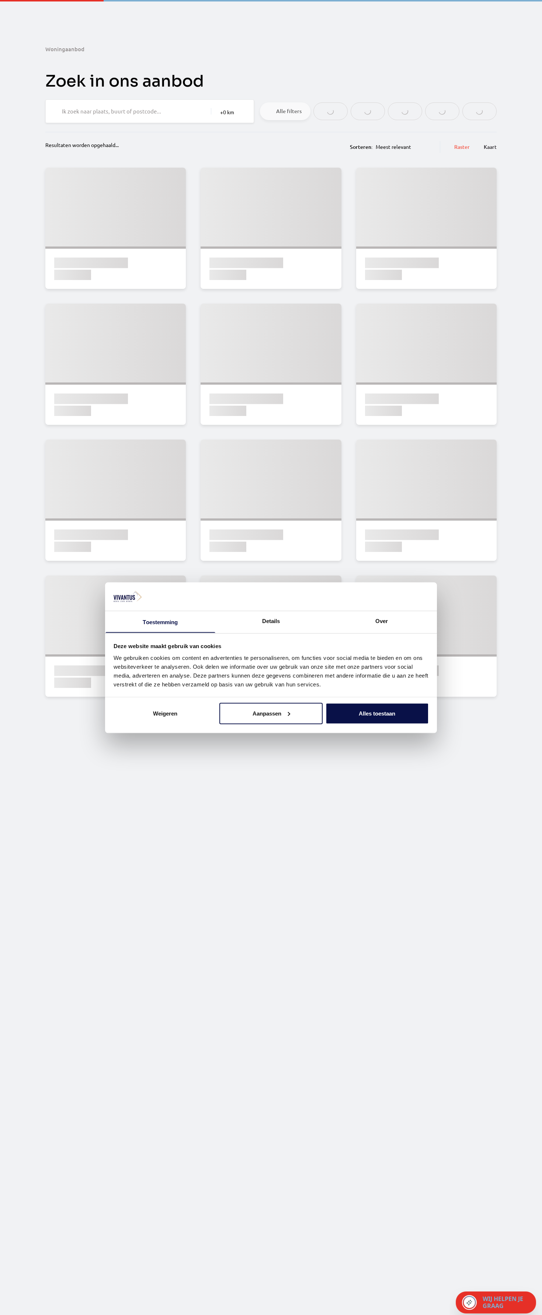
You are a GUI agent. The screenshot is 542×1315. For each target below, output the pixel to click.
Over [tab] (381, 621)
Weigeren (165, 713)
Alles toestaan (377, 713)
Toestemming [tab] (160, 622)
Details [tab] (271, 621)
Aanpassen (267, 713)
